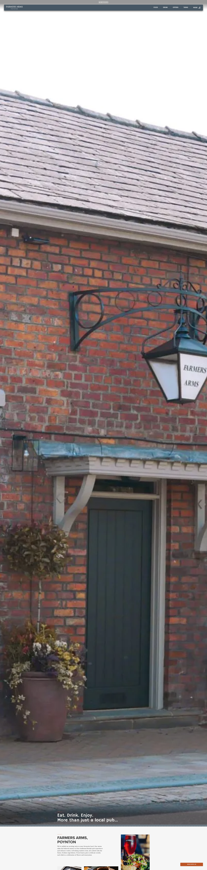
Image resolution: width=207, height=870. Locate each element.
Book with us (191, 864)
